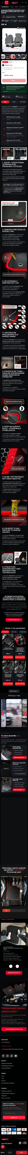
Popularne (5, 631)
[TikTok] (11, 1056)
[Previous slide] (2, 713)
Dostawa (22, 6)
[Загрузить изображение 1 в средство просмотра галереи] (8, 56)
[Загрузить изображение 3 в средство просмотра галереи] (23, 56)
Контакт (3, 1080)
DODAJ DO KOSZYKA (8, 657)
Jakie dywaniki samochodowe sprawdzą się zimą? (13, 948)
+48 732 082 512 (5, 1042)
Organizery (23, 631)
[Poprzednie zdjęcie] (3, 40)
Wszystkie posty (14, 972)
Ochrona (14, 631)
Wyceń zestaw (14, 619)
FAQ (2, 1078)
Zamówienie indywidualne (14, 1029)
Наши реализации (6, 1068)
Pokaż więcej (13, 691)
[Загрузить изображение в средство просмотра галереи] (2, 56)
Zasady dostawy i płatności (8, 1093)
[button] (2, 2)
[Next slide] (25, 713)
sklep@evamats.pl (6, 1046)
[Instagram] (7, 1056)
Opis (12, 6)
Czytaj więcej (5, 1026)
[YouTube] (16, 1056)
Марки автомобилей (6, 1063)
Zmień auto (21, 16)
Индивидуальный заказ (7, 1065)
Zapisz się (14, 1117)
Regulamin (4, 1095)
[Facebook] (3, 1056)
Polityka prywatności (6, 1091)
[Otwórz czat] (3, 1147)
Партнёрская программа (7, 1083)
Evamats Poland (23, 1138)
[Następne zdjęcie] (24, 40)
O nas (2, 1076)
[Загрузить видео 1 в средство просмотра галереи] (18, 56)
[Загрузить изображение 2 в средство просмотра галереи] (13, 56)
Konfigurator (5, 6)
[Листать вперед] (17, 966)
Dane (16, 6)
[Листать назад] (10, 966)
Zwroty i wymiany (5, 1098)
